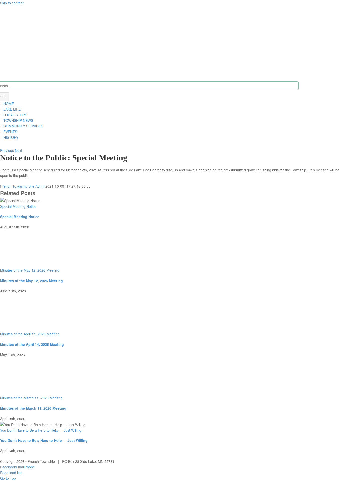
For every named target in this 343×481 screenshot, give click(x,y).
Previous (7, 150)
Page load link (11, 472)
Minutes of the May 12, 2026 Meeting (29, 270)
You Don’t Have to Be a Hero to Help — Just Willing (40, 430)
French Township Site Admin (22, 186)
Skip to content (12, 2)
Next (18, 150)
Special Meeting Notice (18, 206)
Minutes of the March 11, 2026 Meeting (31, 397)
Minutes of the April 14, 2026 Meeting (30, 333)
